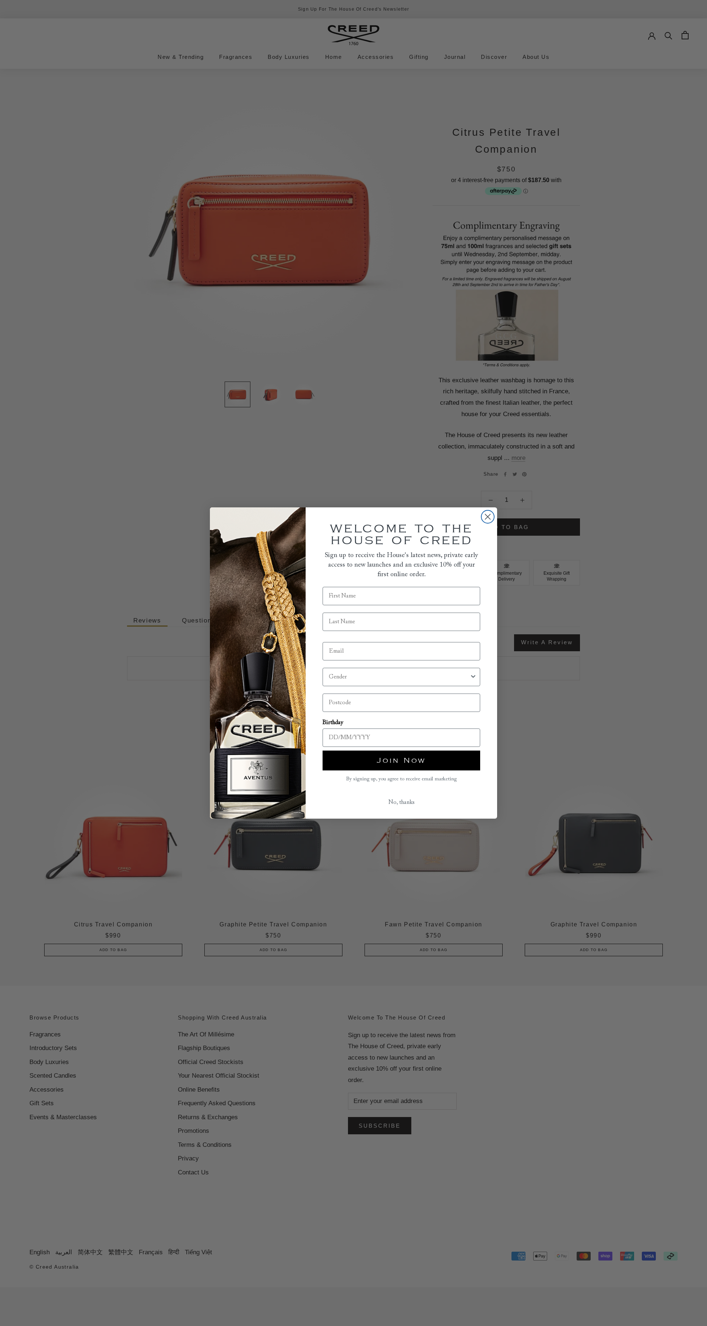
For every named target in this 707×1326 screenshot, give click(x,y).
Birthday (333, 723)
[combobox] (399, 677)
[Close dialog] (487, 516)
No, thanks (401, 802)
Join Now (401, 760)
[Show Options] (473, 677)
